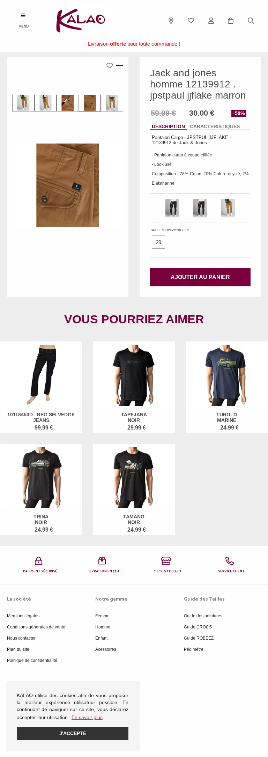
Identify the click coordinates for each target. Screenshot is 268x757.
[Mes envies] (191, 20)
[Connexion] (211, 20)
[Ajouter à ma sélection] (111, 65)
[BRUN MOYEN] (228, 208)
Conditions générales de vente (36, 627)
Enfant (101, 638)
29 (158, 242)
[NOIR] (172, 208)
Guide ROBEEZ (199, 638)
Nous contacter (21, 638)
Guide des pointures (203, 615)
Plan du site (18, 649)
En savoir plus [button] (87, 717)
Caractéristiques (215, 126)
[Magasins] (171, 20)
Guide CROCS (198, 627)
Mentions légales (23, 615)
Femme (102, 615)
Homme (102, 627)
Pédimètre (193, 649)
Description (168, 126)
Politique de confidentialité (32, 660)
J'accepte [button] (72, 733)
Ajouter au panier (200, 277)
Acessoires (105, 649)
